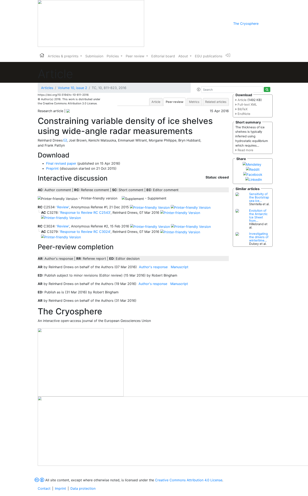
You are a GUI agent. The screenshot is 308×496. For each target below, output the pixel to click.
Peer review (174, 102)
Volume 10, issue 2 (72, 88)
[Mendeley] (252, 164)
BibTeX (242, 109)
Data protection (83, 488)
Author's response (153, 267)
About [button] (183, 56)
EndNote (244, 114)
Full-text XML (247, 104)
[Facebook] (252, 174)
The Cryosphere (246, 23)
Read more (245, 150)
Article (155, 102)
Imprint (60, 488)
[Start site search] (267, 89)
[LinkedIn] (253, 179)
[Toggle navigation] (264, 23)
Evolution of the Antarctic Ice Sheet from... (258, 216)
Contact (44, 488)
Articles (47, 88)
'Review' (62, 207)
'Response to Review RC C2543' (85, 212)
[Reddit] (253, 169)
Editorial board (163, 56)
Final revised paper (61, 163)
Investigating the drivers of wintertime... (258, 237)
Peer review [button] (135, 56)
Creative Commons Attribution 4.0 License (188, 480)
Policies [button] (113, 56)
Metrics (194, 102)
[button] (198, 89)
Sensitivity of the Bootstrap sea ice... (259, 197)
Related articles (215, 102)
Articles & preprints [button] (63, 56)
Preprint (52, 168)
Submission (94, 56)
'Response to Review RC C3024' (85, 232)
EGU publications (208, 56)
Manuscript (179, 267)
